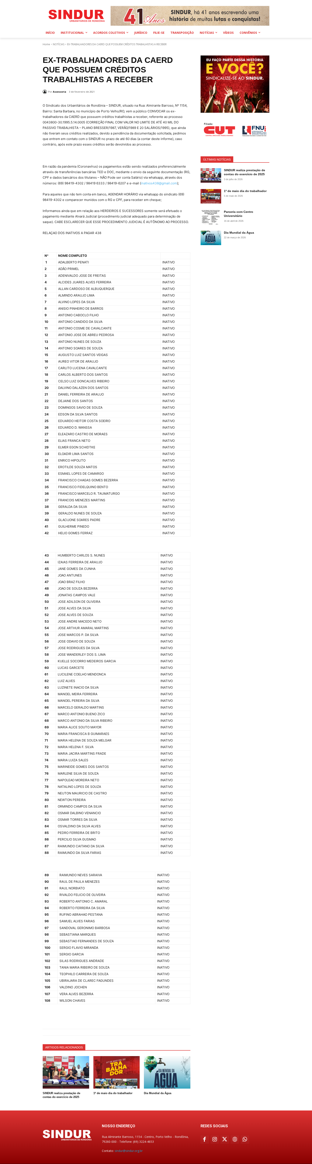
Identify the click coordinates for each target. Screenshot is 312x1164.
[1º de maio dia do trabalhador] (116, 1072)
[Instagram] (215, 1140)
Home (46, 44)
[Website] (235, 1140)
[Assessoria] (45, 92)
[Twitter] (225, 1140)
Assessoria (59, 91)
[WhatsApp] (245, 1140)
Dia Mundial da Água (157, 1093)
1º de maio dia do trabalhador (112, 1093)
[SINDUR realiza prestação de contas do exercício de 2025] (66, 1072)
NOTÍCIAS (58, 44)
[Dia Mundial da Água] (167, 1072)
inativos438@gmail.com (159, 183)
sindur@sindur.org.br (129, 1151)
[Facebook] (205, 1140)
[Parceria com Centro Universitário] (211, 217)
